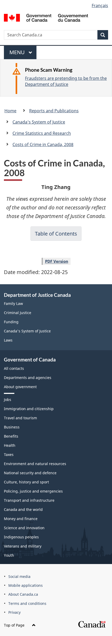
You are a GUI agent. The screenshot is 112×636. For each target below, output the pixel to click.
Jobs (7, 399)
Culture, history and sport (26, 481)
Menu (17, 54)
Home (10, 111)
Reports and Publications (54, 111)
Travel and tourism (20, 417)
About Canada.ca (23, 594)
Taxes (9, 454)
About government (20, 386)
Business (12, 427)
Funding (11, 321)
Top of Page (15, 625)
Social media (19, 576)
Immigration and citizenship (29, 408)
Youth (9, 555)
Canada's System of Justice (39, 122)
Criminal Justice (17, 312)
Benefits (11, 436)
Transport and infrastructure (29, 500)
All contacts (14, 368)
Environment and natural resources (35, 463)
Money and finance (21, 518)
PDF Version (56, 261)
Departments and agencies (27, 377)
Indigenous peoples (21, 536)
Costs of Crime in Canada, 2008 (43, 144)
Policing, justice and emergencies (33, 491)
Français (100, 5)
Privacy (14, 612)
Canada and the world (23, 509)
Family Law (13, 303)
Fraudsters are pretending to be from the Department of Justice (66, 81)
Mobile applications (25, 585)
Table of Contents (56, 233)
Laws (8, 340)
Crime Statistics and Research (42, 133)
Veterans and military (22, 546)
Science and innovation (24, 527)
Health (9, 445)
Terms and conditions (27, 603)
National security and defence (30, 472)
